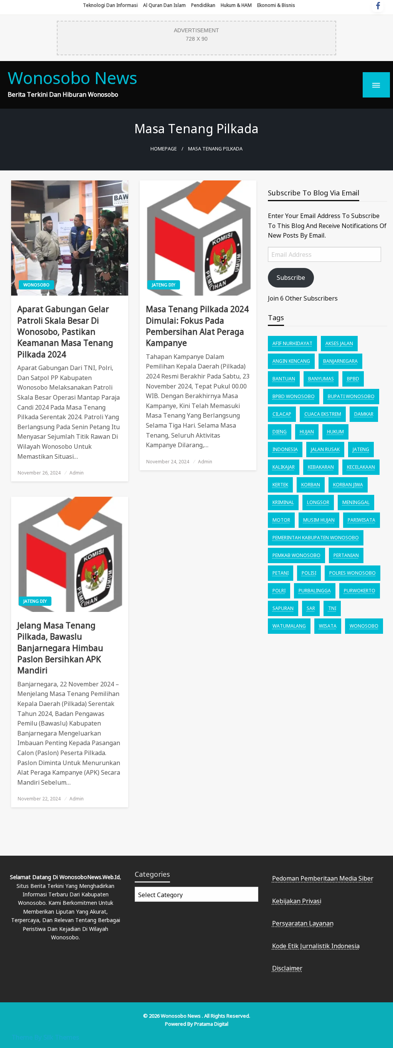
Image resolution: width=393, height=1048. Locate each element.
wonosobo (364, 626)
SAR (311, 608)
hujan (307, 431)
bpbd (353, 378)
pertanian (346, 555)
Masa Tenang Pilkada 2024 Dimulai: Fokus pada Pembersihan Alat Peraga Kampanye (197, 326)
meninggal (356, 502)
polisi (309, 573)
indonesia (285, 449)
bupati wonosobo (351, 396)
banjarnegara (340, 361)
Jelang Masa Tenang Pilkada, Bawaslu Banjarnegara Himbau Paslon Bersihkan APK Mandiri (60, 648)
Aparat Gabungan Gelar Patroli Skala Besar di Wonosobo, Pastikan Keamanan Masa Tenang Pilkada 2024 (65, 332)
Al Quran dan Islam (164, 5)
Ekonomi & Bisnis (276, 5)
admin (76, 472)
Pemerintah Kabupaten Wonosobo (315, 537)
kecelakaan (361, 467)
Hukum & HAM (236, 5)
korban (310, 484)
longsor (318, 502)
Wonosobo (36, 285)
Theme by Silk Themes (45, 1037)
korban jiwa (348, 484)
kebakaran (321, 467)
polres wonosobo (352, 573)
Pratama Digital (211, 1023)
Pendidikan (203, 5)
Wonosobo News (72, 77)
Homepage (163, 148)
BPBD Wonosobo (293, 396)
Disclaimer (287, 968)
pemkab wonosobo (296, 555)
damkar (363, 414)
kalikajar (283, 467)
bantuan (283, 378)
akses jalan (339, 343)
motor (281, 520)
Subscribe (291, 277)
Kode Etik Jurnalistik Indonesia (316, 946)
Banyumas (321, 378)
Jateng (361, 449)
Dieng (279, 431)
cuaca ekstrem (322, 414)
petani (280, 573)
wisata (328, 626)
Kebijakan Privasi (296, 901)
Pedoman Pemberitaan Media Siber (322, 878)
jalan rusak (325, 449)
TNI (332, 608)
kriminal (283, 502)
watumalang (289, 626)
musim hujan (319, 520)
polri (279, 590)
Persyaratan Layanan (303, 923)
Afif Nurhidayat (292, 343)
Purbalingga (315, 590)
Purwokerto (359, 590)
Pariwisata (361, 520)
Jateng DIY (163, 285)
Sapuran (283, 608)
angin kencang (291, 361)
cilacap (281, 414)
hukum (335, 431)
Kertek (280, 484)
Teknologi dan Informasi (110, 5)
